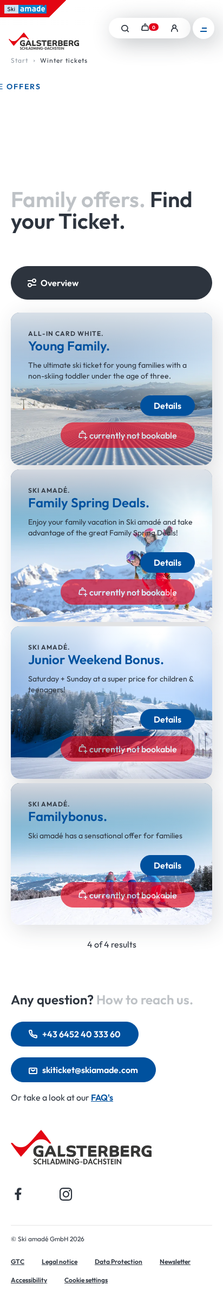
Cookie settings (86, 1280)
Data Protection (118, 1261)
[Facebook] (18, 1193)
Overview (59, 282)
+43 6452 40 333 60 (81, 1034)
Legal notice (59, 1261)
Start (19, 60)
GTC (17, 1261)
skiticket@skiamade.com (90, 1069)
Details (167, 405)
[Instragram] (65, 1193)
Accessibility (29, 1280)
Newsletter (175, 1261)
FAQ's (102, 1097)
